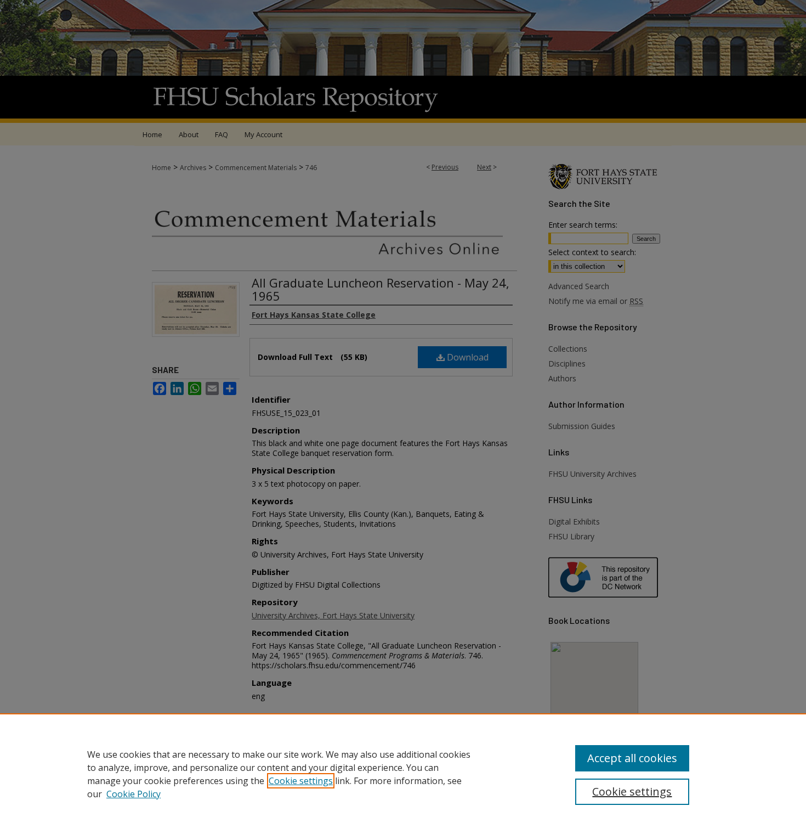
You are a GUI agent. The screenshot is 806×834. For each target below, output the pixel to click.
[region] (403, 773)
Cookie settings (301, 781)
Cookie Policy (133, 794)
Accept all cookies (632, 758)
